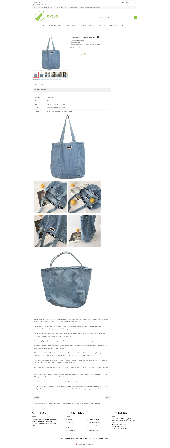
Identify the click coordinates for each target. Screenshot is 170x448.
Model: (36, 84)
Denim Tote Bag (93, 430)
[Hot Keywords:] (135, 17)
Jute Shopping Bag (94, 422)
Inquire (81, 54)
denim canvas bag (95, 403)
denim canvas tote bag (82, 403)
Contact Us (71, 430)
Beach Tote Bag (93, 427)
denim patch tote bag (68, 403)
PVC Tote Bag (93, 425)
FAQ (69, 425)
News (69, 427)
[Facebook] (33, 429)
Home (70, 419)
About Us (71, 422)
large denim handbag (54, 403)
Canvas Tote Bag (94, 419)
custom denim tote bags (40, 403)
